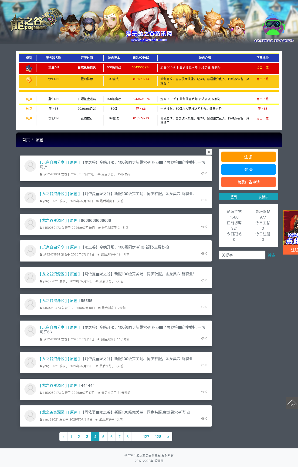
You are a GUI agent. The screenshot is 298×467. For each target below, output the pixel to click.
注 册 (248, 157)
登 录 (248, 169)
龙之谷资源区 (53, 193)
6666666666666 (96, 220)
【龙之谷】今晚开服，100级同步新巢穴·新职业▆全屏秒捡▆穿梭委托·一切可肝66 (122, 329)
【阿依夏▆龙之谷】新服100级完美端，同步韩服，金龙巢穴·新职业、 (138, 193)
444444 (88, 385)
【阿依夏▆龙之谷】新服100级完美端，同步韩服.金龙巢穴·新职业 (135, 412)
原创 (40, 139)
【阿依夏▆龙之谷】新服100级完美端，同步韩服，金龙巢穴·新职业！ (138, 274)
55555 (86, 300)
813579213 (141, 79)
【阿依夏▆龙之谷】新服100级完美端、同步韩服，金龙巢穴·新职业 (137, 358)
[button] (209, 152)
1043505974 (141, 67)
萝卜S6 (141, 108)
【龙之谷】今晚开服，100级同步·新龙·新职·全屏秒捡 (125, 247)
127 (146, 436)
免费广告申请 (248, 182)
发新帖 (263, 197)
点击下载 (263, 67)
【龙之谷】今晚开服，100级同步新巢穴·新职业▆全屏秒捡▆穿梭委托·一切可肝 (122, 164)
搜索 (271, 255)
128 (158, 436)
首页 (26, 139)
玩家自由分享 (53, 162)
